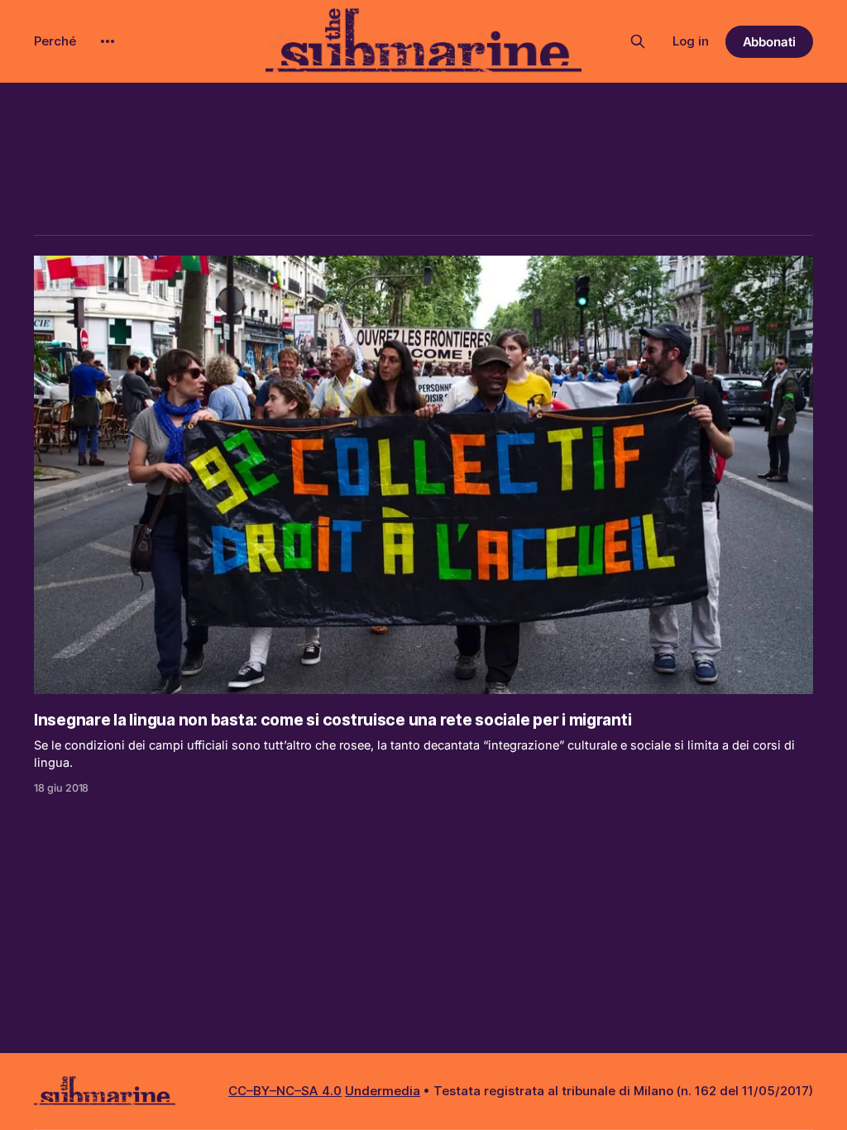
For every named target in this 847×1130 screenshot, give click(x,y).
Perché (55, 41)
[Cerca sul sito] (637, 41)
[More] (107, 41)
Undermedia (382, 1091)
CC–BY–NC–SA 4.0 (285, 1091)
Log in (690, 41)
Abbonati (770, 42)
